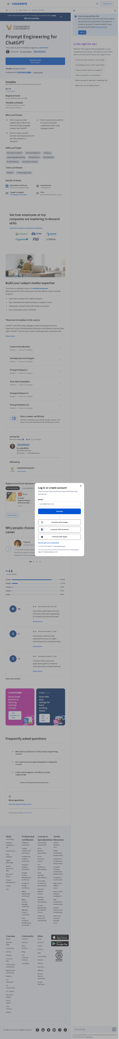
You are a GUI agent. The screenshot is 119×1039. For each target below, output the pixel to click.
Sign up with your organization (48, 542)
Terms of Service (49, 552)
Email (41, 499)
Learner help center (59, 546)
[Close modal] (81, 486)
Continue (59, 511)
